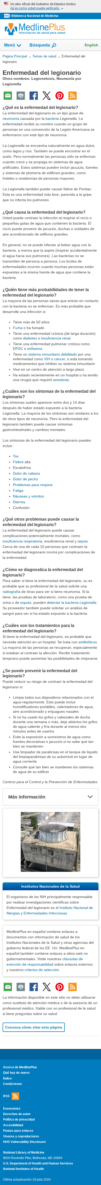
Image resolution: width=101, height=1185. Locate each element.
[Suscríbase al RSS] (72, 95)
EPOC (18, 348)
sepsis (82, 541)
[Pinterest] (59, 95)
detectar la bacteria (71, 602)
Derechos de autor (17, 1114)
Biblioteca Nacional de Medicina (34, 16)
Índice (7, 1078)
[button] (90, 797)
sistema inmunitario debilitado (52, 354)
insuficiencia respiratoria (22, 541)
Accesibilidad (13, 1125)
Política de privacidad (19, 1119)
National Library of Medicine (23, 1152)
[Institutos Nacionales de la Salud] (7, 16)
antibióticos (87, 642)
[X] (46, 95)
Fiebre (18, 462)
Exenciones (11, 1108)
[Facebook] (33, 95)
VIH (47, 359)
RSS (6, 1096)
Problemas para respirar (33, 485)
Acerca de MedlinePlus (20, 1067)
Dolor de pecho (25, 479)
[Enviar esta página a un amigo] (8, 95)
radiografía (11, 592)
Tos (16, 456)
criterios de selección (42, 970)
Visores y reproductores (21, 1136)
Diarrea (19, 502)
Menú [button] (9, 45)
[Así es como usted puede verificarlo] (50, 6)
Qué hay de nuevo (16, 1073)
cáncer (59, 359)
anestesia (61, 380)
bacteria (52, 118)
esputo (25, 602)
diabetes (30, 338)
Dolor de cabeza (26, 473)
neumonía (11, 118)
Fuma (18, 328)
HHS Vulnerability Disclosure (24, 1142)
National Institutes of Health (23, 1169)
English (91, 45)
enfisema (34, 348)
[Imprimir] (21, 95)
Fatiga (18, 490)
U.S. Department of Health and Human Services (38, 1163)
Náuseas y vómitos (28, 496)
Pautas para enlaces (18, 1130)
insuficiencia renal (55, 338)
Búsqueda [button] (40, 47)
